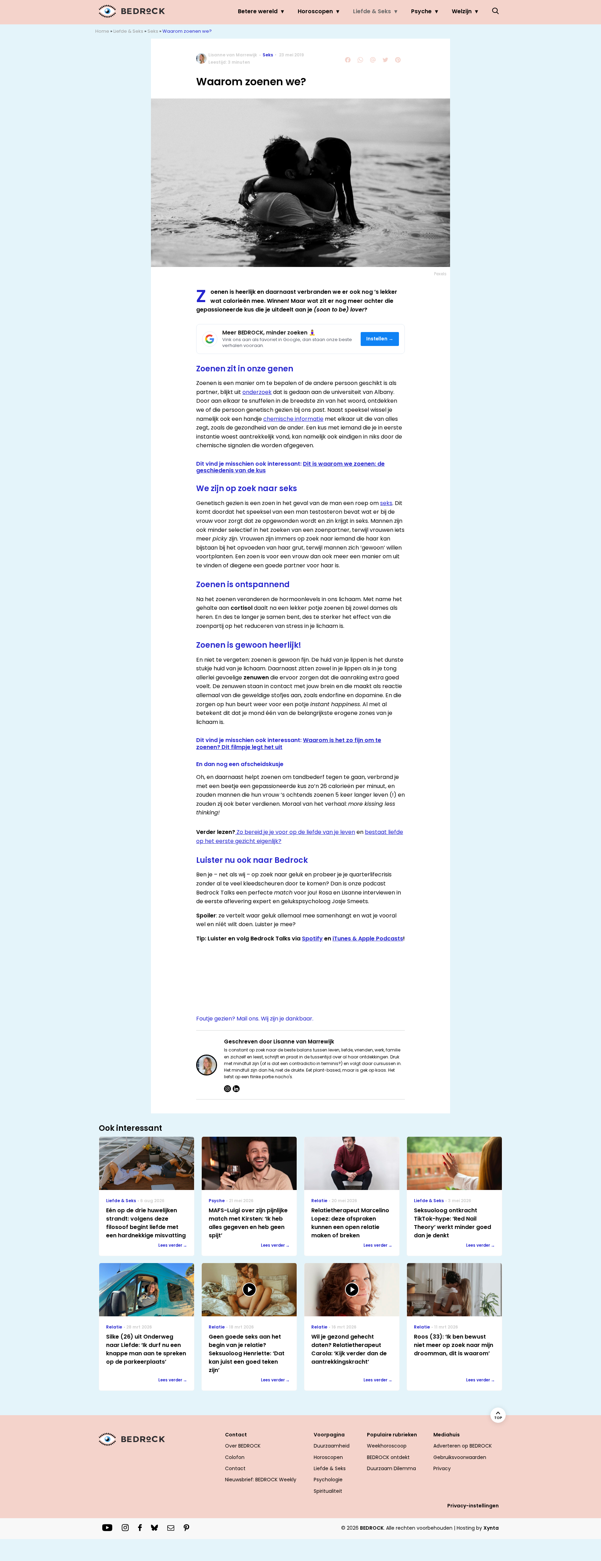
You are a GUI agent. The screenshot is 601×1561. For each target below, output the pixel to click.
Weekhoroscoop (387, 1445)
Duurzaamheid (332, 1445)
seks (386, 503)
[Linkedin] (236, 1089)
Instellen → (380, 339)
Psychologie (328, 1479)
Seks (152, 31)
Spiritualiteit (328, 1491)
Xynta (491, 1527)
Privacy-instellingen (473, 1505)
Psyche (421, 11)
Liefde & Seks (372, 11)
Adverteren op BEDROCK (462, 1445)
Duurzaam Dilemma (391, 1468)
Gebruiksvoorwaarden (459, 1457)
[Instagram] (227, 1089)
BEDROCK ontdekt (388, 1457)
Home (102, 31)
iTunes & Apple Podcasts (367, 939)
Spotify (312, 939)
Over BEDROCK (243, 1445)
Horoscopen (315, 11)
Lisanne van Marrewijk (232, 55)
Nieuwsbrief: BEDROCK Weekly (260, 1479)
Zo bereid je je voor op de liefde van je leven (295, 832)
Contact (235, 1468)
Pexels (440, 274)
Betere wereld (258, 11)
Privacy (442, 1468)
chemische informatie (293, 419)
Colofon (235, 1457)
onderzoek (257, 392)
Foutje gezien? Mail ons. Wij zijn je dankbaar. (254, 1019)
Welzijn (462, 11)
